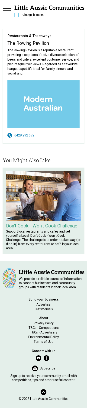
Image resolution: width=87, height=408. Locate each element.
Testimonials (43, 309)
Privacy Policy (44, 323)
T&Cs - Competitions (44, 328)
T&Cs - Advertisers (43, 332)
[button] (7, 12)
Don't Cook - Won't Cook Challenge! (42, 225)
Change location (33, 14)
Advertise (43, 304)
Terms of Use (43, 341)
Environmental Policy (43, 337)
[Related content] (43, 196)
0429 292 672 (24, 135)
